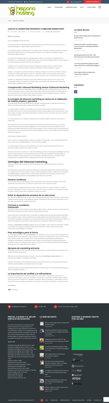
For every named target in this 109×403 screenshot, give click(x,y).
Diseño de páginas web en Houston (17, 372)
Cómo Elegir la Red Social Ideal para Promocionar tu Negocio (84, 73)
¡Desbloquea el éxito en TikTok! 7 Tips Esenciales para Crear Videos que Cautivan (86, 56)
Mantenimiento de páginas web (17, 366)
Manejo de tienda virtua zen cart (17, 378)
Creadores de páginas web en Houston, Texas (20, 347)
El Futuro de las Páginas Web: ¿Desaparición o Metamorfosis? (87, 37)
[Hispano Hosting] (22, 10)
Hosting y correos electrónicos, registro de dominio (22, 370)
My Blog (89, 400)
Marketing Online (71, 7)
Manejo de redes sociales (15, 360)
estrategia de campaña (21, 225)
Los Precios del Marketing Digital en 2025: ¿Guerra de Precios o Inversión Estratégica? (87, 64)
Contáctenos (11, 285)
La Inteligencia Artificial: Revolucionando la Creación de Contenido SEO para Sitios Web (56, 372)
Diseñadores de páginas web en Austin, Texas (20, 353)
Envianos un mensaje (92, 2)
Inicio (49, 7)
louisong (15, 41)
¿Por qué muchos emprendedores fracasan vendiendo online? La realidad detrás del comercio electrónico (56, 363)
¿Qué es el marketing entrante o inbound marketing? (36, 29)
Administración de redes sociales (17, 362)
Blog (82, 7)
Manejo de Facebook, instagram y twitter (19, 364)
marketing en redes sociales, (52, 256)
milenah (23, 32)
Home (10, 20)
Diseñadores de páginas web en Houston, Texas (21, 345)
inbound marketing (35, 32)
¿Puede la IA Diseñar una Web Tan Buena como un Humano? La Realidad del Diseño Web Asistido (86, 46)
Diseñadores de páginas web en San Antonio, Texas (22, 349)
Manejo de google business (15, 374)
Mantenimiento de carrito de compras (18, 368)
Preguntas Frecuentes (78, 400)
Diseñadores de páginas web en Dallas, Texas (20, 351)
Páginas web (58, 7)
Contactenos (91, 7)
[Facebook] (68, 2)
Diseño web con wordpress (15, 376)
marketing (31, 234)
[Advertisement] (88, 109)
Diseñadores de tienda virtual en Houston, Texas (21, 355)
